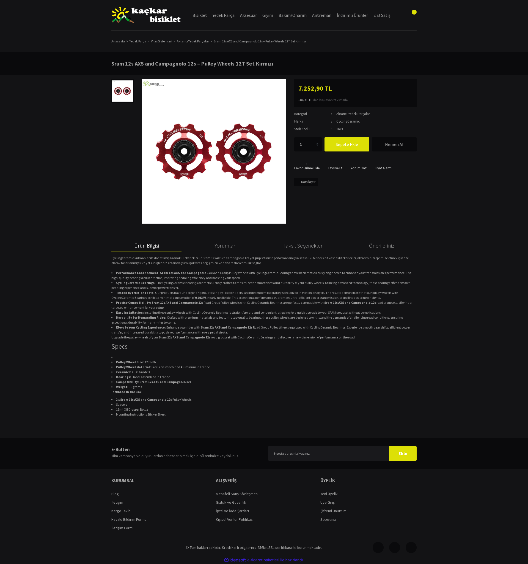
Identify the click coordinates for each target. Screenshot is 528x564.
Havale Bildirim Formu (129, 519)
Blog (115, 493)
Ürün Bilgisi (146, 245)
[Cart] (411, 15)
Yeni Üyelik (329, 493)
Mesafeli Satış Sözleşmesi (237, 493)
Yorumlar (225, 245)
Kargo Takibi (121, 510)
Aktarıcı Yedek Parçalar (353, 114)
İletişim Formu (122, 527)
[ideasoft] (235, 560)
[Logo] (146, 15)
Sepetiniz (328, 519)
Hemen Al (394, 144)
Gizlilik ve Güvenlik (231, 502)
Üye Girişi (328, 502)
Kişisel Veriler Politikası (235, 519)
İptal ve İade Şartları (232, 510)
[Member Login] (397, 15)
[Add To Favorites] (307, 165)
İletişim (117, 502)
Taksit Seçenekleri (303, 245)
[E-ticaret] (263, 559)
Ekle (402, 453)
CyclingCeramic (348, 121)
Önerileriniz (381, 245)
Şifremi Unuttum (333, 510)
